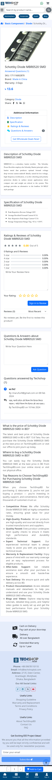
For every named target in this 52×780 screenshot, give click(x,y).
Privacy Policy (26, 709)
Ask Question (39, 369)
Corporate (24, 16)
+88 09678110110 (30, 666)
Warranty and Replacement (26, 702)
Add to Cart (35, 769)
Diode (29, 23)
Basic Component (14, 23)
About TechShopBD (26, 721)
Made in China (20, 79)
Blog (45, 16)
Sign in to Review (37, 303)
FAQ (26, 727)
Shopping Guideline (26, 699)
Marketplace (10, 16)
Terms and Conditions (26, 706)
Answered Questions (17, 71)
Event (36, 16)
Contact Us (26, 724)
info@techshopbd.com (29, 669)
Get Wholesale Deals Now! (26, 139)
